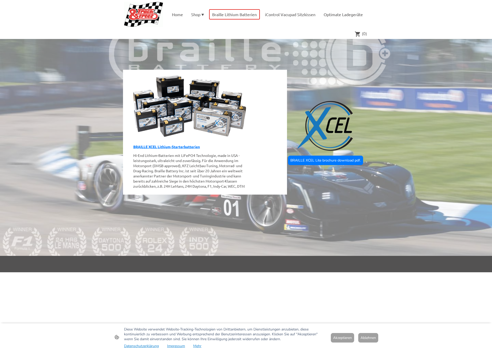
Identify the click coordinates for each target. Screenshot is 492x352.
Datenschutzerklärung (141, 346)
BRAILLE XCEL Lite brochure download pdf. (325, 160)
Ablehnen (368, 337)
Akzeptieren (342, 337)
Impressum (176, 346)
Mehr (197, 346)
